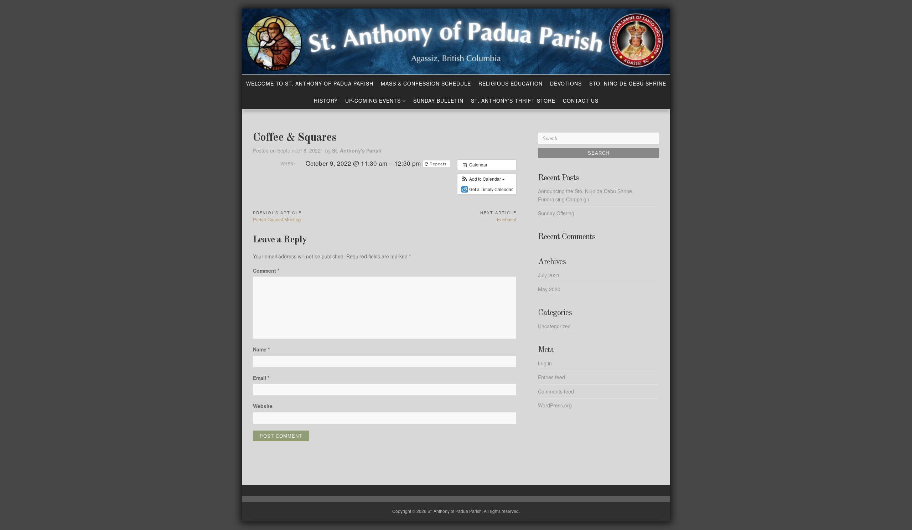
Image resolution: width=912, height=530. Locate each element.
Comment (266, 270)
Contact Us (580, 100)
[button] (482, 179)
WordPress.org (555, 405)
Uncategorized (554, 326)
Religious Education (510, 83)
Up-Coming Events (373, 100)
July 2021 (549, 275)
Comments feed (556, 391)
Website (263, 406)
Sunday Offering (556, 213)
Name (261, 349)
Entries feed (551, 377)
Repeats (438, 163)
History (326, 100)
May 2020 (549, 289)
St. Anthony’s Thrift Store (513, 100)
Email (261, 377)
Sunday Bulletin (438, 100)
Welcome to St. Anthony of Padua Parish (309, 83)
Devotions (566, 83)
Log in (545, 363)
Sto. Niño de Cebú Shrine (627, 83)
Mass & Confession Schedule (426, 83)
